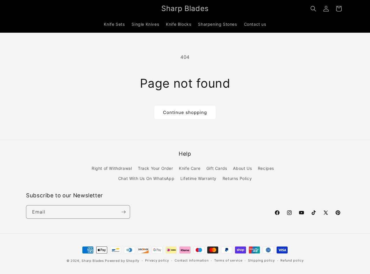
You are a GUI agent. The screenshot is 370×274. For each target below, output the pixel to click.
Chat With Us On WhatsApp (146, 178)
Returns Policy (237, 178)
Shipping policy (261, 260)
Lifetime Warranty (198, 178)
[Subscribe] (123, 212)
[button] (313, 8)
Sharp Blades (93, 261)
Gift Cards (216, 168)
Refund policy (292, 260)
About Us (242, 168)
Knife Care (189, 168)
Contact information (191, 260)
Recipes (266, 168)
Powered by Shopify (122, 261)
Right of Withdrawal (112, 168)
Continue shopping (185, 112)
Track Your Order (155, 168)
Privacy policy (157, 260)
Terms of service (228, 260)
